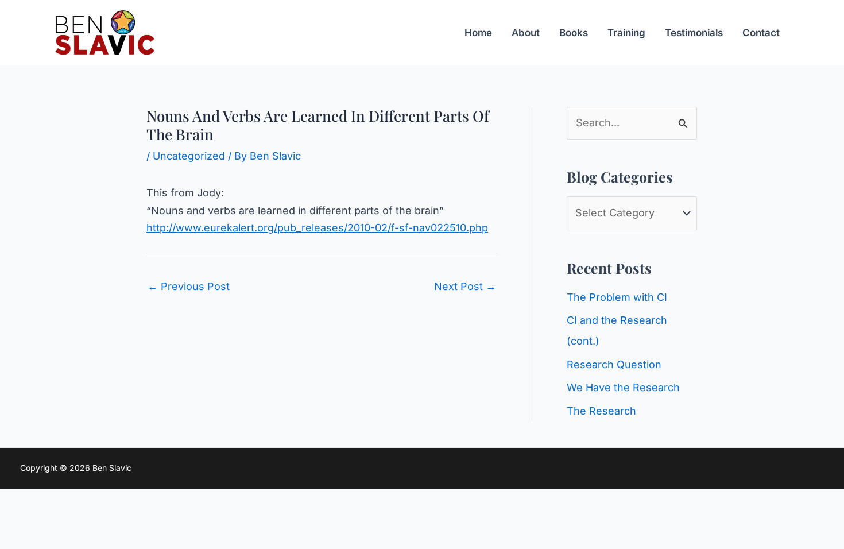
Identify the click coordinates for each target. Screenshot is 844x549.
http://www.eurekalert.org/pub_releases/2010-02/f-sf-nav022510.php (317, 228)
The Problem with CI (617, 297)
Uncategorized (189, 156)
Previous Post (189, 286)
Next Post (465, 286)
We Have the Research (623, 387)
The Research (601, 411)
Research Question (614, 364)
